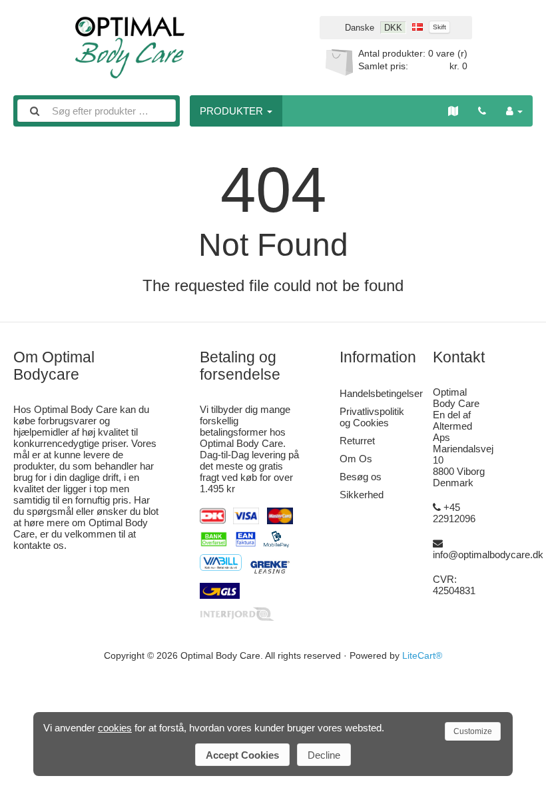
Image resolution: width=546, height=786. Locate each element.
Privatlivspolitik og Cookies (372, 417)
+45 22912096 (454, 513)
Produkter (233, 111)
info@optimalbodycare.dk (488, 554)
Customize (472, 731)
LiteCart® (422, 656)
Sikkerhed (362, 494)
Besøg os (361, 476)
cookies (115, 727)
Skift (439, 27)
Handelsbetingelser (381, 393)
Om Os (356, 458)
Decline (324, 755)
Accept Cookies (242, 755)
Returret (357, 440)
